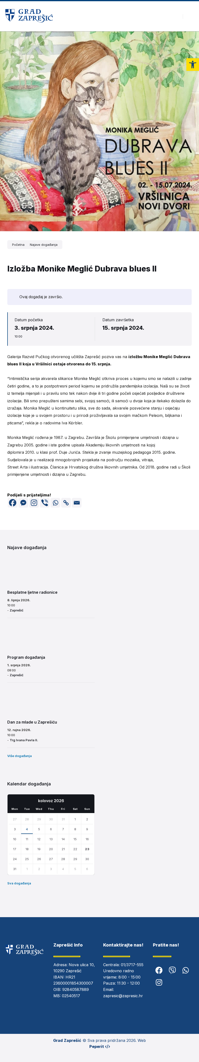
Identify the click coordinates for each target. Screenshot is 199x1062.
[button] (192, 64)
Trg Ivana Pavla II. (24, 740)
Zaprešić (17, 610)
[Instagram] (34, 503)
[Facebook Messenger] (23, 503)
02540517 (71, 995)
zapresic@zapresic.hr (123, 995)
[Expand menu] (191, 16)
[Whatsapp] (55, 503)
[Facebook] (12, 503)
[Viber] (45, 503)
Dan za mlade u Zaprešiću (32, 722)
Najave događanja (44, 245)
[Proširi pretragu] (175, 16)
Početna (18, 245)
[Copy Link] (66, 503)
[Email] (77, 503)
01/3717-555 (132, 964)
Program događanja (26, 657)
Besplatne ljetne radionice (32, 592)
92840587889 (75, 989)
